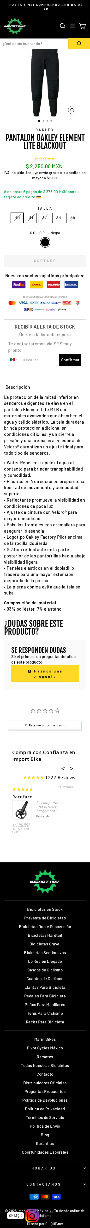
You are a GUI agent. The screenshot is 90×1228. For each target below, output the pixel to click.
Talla (45, 208)
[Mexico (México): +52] (13, 360)
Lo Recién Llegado (45, 961)
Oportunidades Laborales (45, 1152)
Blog (45, 1134)
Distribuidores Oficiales (44, 1082)
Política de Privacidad (45, 1108)
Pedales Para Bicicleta (45, 995)
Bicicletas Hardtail (45, 935)
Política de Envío (45, 1126)
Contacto (45, 1074)
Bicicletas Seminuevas (45, 952)
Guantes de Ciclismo (45, 978)
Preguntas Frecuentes (45, 1091)
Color (45, 233)
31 (31, 217)
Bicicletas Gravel (45, 943)
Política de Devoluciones (44, 1100)
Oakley (45, 130)
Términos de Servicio (45, 1117)
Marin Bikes (45, 1039)
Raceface (22, 797)
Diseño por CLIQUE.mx (45, 1224)
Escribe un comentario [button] (47, 725)
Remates (45, 1056)
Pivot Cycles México (45, 1047)
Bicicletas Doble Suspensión (45, 926)
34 (72, 217)
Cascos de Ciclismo (45, 969)
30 (17, 217)
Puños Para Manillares (45, 1004)
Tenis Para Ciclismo (45, 1013)
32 (44, 217)
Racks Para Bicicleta (45, 1021)
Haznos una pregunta (47, 673)
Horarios (43, 1168)
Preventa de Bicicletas (45, 917)
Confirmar (70, 359)
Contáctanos (43, 1184)
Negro (45, 242)
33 (58, 217)
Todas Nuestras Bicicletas (45, 1065)
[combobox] (34, 43)
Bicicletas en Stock (45, 909)
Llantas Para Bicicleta (44, 987)
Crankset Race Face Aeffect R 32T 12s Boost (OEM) (21, 827)
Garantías (45, 1143)
